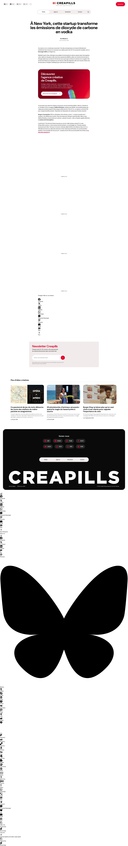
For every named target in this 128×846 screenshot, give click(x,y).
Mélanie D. (65, 38)
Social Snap (3, 831)
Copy (17, 837)
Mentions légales (12, 486)
